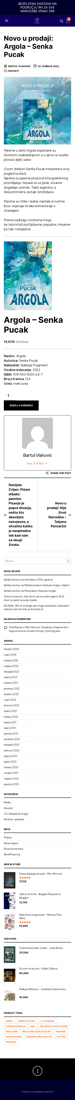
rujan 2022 (10, 699)
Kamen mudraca (15, 1026)
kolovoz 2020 (12, 750)
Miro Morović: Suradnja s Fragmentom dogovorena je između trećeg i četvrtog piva (38, 629)
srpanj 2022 (10, 711)
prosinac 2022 (12, 688)
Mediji (7, 802)
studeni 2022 (11, 694)
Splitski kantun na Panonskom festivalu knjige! (30, 591)
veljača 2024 (11, 666)
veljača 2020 (11, 778)
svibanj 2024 (11, 660)
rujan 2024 (10, 654)
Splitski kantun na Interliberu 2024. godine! (28, 579)
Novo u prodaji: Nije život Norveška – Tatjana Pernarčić (56, 514)
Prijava (8, 837)
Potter (61, 1036)
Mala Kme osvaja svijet (36, 1031)
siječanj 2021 (11, 733)
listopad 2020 (11, 744)
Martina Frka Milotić (39, 1036)
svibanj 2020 (11, 767)
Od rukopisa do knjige (16, 813)
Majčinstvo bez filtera (54, 1026)
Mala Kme (12, 1031)
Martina (61, 1031)
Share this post (60, 473)
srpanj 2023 (10, 677)
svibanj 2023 (11, 682)
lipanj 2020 (10, 761)
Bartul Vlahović (19, 66)
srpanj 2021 (10, 722)
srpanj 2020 (10, 756)
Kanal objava (11, 843)
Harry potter (26, 1021)
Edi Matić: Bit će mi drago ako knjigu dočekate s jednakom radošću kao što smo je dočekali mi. (36, 607)
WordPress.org (12, 854)
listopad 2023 (11, 671)
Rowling (11, 1042)
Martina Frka (14, 1036)
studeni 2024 (11, 649)
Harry (9, 1021)
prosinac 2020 (12, 739)
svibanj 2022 (11, 716)
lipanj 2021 (10, 728)
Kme (32, 1026)
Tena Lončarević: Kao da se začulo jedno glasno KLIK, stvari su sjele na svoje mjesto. (34, 598)
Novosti (13, 70)
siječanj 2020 (11, 784)
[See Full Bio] (46, 463)
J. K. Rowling (46, 1021)
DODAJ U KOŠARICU (21, 405)
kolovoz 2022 (11, 705)
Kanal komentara (13, 848)
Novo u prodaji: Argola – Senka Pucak (28, 46)
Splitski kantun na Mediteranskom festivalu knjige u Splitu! (37, 585)
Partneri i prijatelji (14, 819)
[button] (7, 21)
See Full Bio (35, 463)
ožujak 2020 (11, 773)
